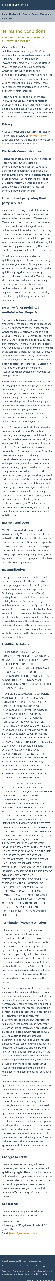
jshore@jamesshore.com (23, 1233)
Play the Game (30, 14)
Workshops (46, 14)
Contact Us (37, 1265)
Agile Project (16, 4)
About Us (7, 18)
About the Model (11, 14)
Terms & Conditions (10, 1265)
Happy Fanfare (42, 1273)
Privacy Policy (38, 135)
